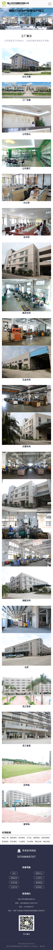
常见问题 (14, 882)
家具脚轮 (13, 841)
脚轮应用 (14, 878)
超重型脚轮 (45, 837)
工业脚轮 (21, 841)
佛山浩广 (43, 946)
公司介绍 (14, 887)
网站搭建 (46, 841)
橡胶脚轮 (13, 837)
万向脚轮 (30, 841)
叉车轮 (29, 837)
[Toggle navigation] (50, 4)
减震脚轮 (36, 837)
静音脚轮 (21, 837)
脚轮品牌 (38, 841)
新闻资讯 (39, 882)
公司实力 (39, 878)
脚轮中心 (39, 873)
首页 (14, 873)
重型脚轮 (5, 841)
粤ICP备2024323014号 (26, 943)
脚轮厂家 (5, 837)
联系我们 (39, 887)
